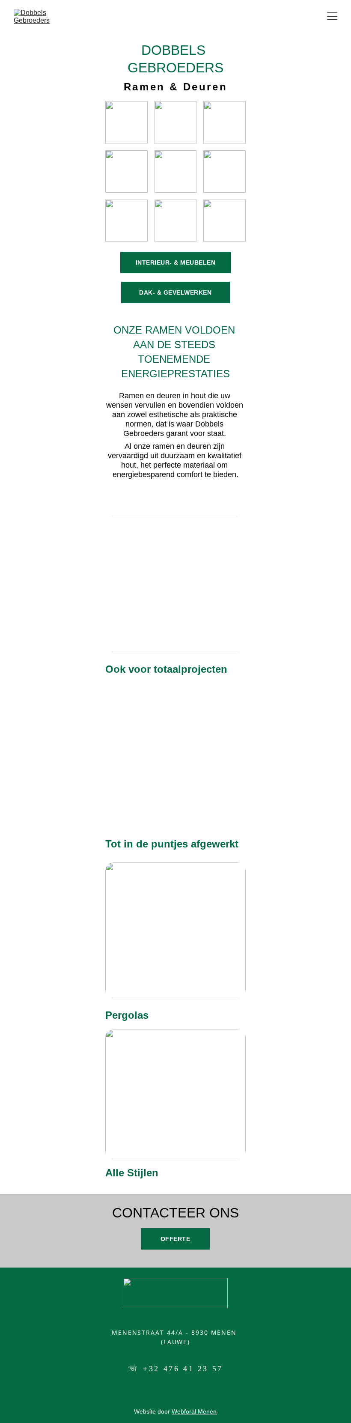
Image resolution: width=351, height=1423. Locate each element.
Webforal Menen (194, 1411)
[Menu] (332, 16)
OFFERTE (175, 1238)
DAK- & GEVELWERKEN (175, 292)
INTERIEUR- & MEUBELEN (176, 262)
